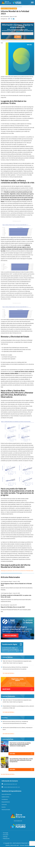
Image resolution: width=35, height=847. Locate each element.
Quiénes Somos (5, 797)
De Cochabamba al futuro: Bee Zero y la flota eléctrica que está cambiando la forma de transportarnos (21, 760)
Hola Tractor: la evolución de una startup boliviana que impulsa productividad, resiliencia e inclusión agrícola (20, 744)
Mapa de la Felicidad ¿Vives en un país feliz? (13, 607)
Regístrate (6, 689)
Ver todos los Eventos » (8, 733)
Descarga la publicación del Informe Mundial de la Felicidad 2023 (17, 570)
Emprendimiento (6, 802)
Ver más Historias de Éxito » (8, 774)
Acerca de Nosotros (6, 794)
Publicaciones (6, 838)
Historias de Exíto (6, 809)
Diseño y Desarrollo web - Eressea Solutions (17, 845)
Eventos (4, 807)
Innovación (5, 834)
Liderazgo (5, 836)
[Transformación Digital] (12, 647)
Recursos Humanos (6, 8)
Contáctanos (5, 799)
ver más (12, 754)
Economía (14, 8)
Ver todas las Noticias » (8, 673)
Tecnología (5, 832)
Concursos (4, 804)
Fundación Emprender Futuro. (23, 843)
